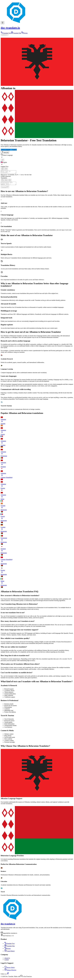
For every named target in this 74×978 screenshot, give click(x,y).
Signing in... (4, 35)
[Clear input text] (2, 168)
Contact (6, 959)
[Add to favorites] (10, 180)
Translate (3, 187)
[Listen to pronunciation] (6, 168)
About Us (7, 958)
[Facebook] (8, 974)
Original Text (4, 166)
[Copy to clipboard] (2, 180)
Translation (4, 178)
